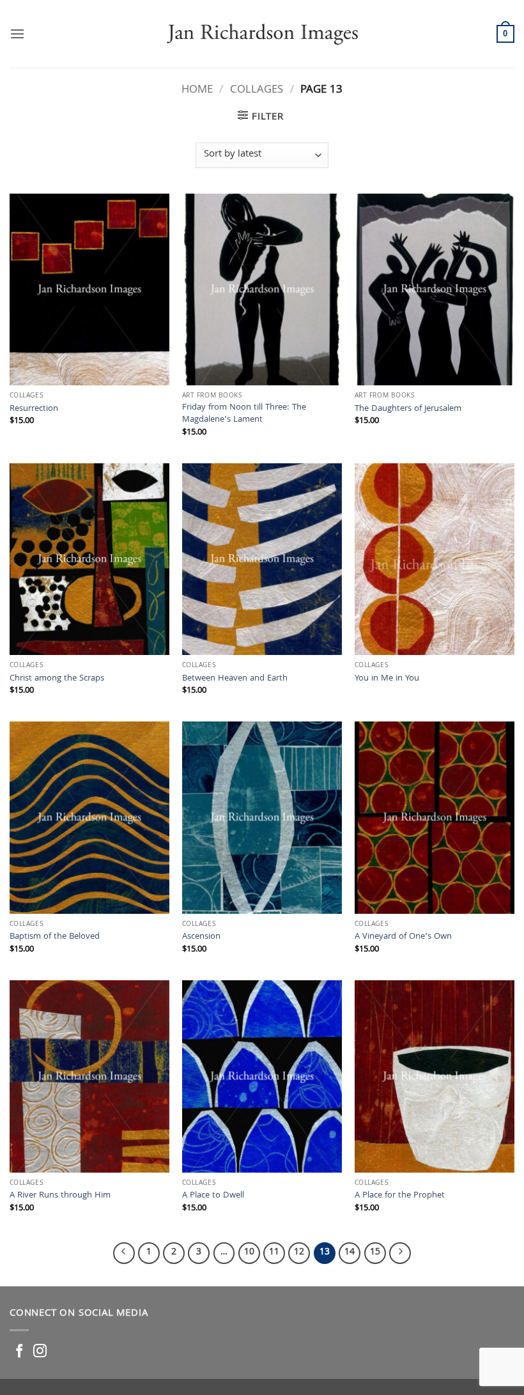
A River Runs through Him (60, 1197)
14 (349, 1252)
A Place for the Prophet (400, 1197)
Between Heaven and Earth (235, 680)
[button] (17, 33)
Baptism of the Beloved (55, 938)
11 (274, 1252)
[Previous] (124, 1253)
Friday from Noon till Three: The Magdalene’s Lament (244, 414)
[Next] (400, 1253)
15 (375, 1252)
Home (197, 90)
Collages (256, 90)
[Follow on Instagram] (40, 1352)
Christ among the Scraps (57, 680)
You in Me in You (387, 680)
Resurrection (34, 410)
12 (299, 1252)
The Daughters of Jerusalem (408, 410)
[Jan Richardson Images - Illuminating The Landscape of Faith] (262, 33)
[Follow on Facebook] (19, 1352)
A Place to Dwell (213, 1197)
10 (249, 1252)
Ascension (201, 938)
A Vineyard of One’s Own (403, 938)
